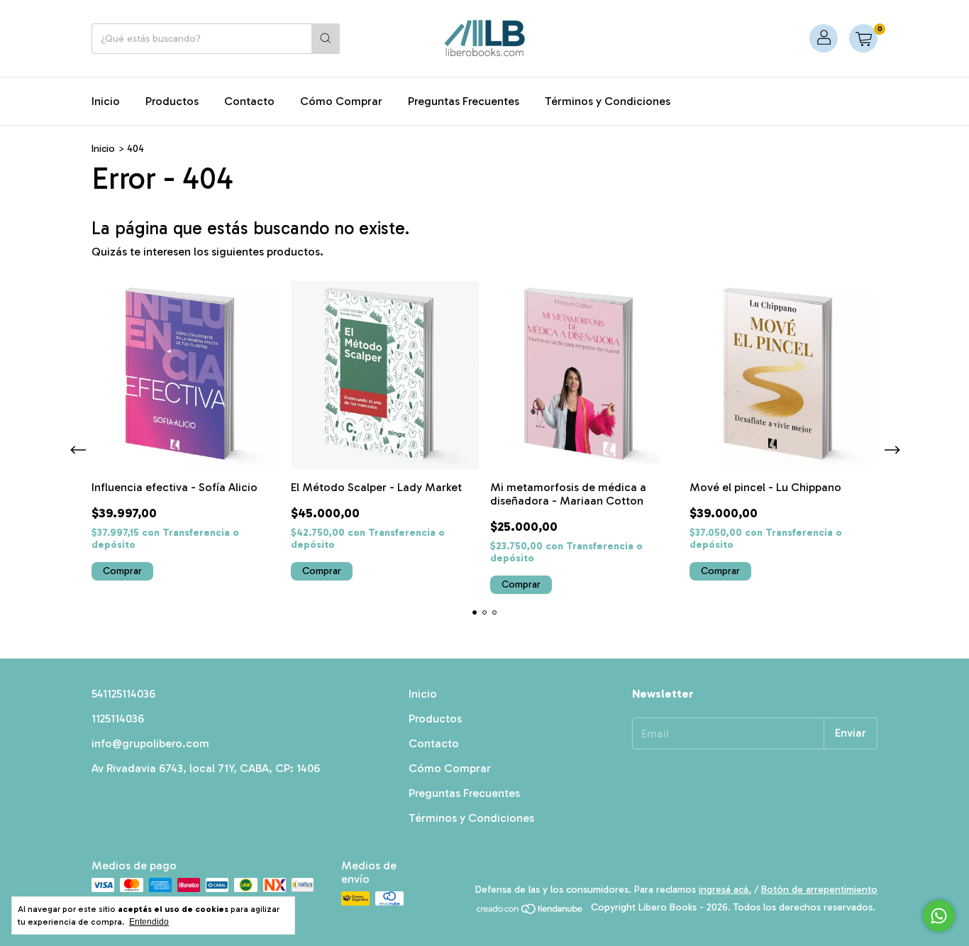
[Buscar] (325, 38)
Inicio (106, 101)
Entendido (149, 922)
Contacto (249, 101)
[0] (863, 38)
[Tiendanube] (530, 912)
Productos (172, 101)
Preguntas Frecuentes (463, 101)
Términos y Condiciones (607, 101)
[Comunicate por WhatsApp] (939, 916)
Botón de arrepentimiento (819, 890)
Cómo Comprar (341, 101)
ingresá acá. (725, 890)
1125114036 (118, 718)
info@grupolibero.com (150, 743)
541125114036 (123, 693)
